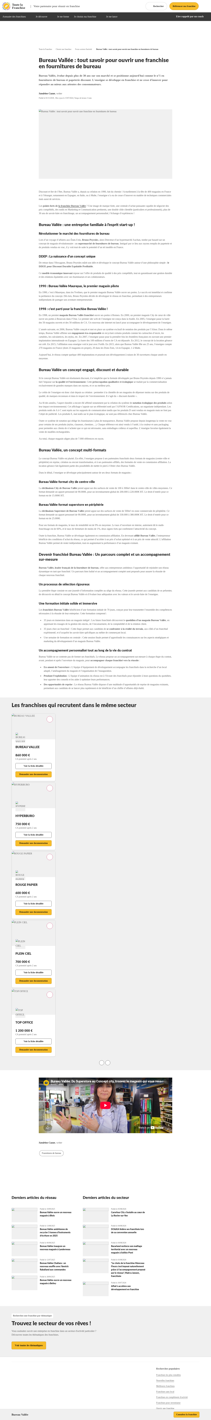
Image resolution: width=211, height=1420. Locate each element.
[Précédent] (101, 1062)
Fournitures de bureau (51, 1153)
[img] (29, 16)
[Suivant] (107, 1062)
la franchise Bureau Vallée (72, 206)
